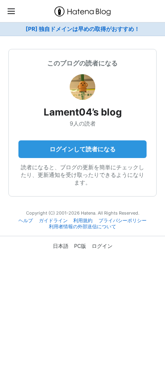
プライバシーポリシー (123, 220)
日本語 (60, 246)
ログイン (102, 246)
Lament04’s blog (83, 112)
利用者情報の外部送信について (82, 226)
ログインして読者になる (83, 149)
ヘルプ (25, 220)
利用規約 (83, 220)
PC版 (80, 246)
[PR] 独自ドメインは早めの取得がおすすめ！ (83, 29)
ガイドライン (53, 220)
